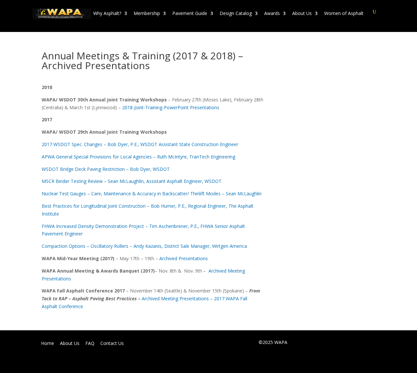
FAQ (89, 343)
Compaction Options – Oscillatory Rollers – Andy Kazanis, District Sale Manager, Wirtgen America (144, 246)
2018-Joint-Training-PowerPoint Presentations (170, 107)
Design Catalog (236, 13)
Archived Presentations (183, 258)
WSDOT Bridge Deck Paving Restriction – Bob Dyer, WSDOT (106, 169)
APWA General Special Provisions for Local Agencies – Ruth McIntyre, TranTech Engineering (138, 157)
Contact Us (112, 343)
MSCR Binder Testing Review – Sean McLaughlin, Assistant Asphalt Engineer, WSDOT (132, 181)
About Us (302, 13)
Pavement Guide (189, 13)
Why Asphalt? (107, 13)
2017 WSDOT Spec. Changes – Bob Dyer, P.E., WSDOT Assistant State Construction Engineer (140, 144)
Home (47, 343)
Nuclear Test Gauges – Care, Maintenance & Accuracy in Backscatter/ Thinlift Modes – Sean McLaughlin (152, 193)
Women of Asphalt (344, 13)
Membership (147, 13)
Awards (272, 13)
